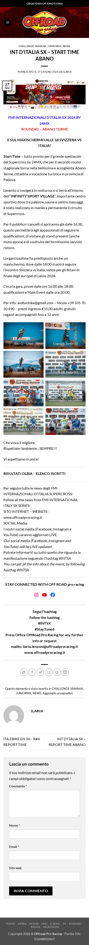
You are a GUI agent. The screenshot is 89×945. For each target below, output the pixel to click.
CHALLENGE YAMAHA (32, 46)
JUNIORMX (54, 46)
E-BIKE (55, 923)
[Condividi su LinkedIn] (65, 672)
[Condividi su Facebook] (32, 672)
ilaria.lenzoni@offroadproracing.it (50, 646)
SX (64, 923)
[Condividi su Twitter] (40, 672)
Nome (14, 825)
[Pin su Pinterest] (57, 672)
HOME (10, 923)
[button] (7, 22)
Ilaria (67, 71)
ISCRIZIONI (51, 927)
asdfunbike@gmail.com (35, 303)
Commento (18, 786)
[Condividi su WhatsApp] (24, 672)
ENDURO (75, 923)
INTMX (34, 923)
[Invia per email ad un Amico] (48, 672)
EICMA (35, 927)
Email (14, 847)
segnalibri (66, 693)
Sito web (15, 868)
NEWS (67, 46)
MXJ (44, 923)
